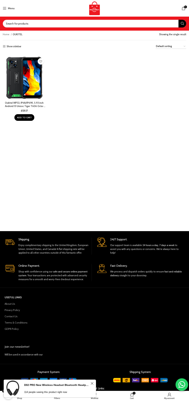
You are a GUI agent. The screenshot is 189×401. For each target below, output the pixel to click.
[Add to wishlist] (41, 61)
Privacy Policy (12, 310)
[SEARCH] (182, 23)
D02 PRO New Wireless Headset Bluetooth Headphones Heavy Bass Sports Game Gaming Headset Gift (57, 384)
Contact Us (11, 316)
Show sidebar (14, 46)
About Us (10, 303)
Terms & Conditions (16, 322)
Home (6, 34)
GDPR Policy (12, 329)
